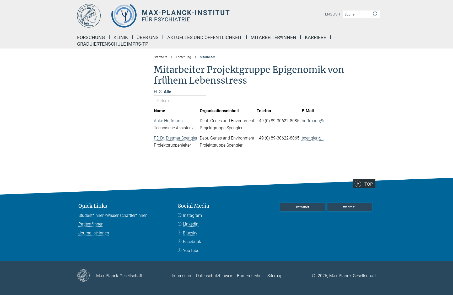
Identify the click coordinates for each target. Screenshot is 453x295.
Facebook (192, 241)
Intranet (302, 207)
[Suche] (374, 14)
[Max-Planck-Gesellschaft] (86, 276)
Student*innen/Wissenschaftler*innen (113, 215)
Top (368, 184)
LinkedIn (190, 224)
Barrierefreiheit (250, 275)
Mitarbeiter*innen (273, 37)
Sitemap (275, 275)
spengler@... (313, 138)
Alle (167, 91)
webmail (350, 207)
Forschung (91, 37)
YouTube (191, 250)
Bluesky (190, 232)
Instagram (192, 215)
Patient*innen (91, 224)
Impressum (182, 275)
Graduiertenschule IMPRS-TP (112, 44)
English (332, 14)
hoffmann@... (314, 120)
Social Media (193, 206)
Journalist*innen (93, 232)
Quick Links (92, 206)
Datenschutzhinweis (214, 275)
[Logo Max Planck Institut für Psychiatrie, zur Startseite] (175, 16)
